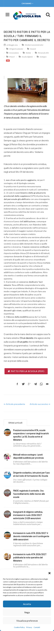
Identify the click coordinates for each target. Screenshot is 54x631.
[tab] (15, 422)
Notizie (28, 53)
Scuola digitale (27, 57)
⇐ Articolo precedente (14, 404)
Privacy (29, 627)
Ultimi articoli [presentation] (15, 422)
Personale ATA (43, 53)
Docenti (33, 49)
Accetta (27, 604)
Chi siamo (26, 3)
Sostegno (43, 57)
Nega (27, 612)
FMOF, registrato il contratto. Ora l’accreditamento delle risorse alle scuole (29, 494)
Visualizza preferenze (27, 620)
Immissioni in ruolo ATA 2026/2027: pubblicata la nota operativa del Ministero (30, 557)
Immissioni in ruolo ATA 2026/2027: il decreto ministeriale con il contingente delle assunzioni (31, 536)
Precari (12, 57)
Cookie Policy (19, 627)
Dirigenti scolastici (16, 49)
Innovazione (14, 53)
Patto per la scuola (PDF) (27, 371)
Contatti (37, 627)
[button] (49, 573)
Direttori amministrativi (34, 45)
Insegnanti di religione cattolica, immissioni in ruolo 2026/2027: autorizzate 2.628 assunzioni (28, 515)
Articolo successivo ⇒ (40, 404)
